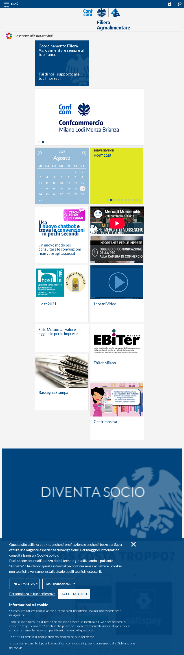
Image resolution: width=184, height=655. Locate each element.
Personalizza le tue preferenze (32, 593)
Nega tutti (133, 544)
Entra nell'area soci (171, 3)
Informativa (24, 584)
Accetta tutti (74, 594)
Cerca (179, 4)
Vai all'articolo (61, 234)
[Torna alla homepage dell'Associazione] (92, 29)
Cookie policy (47, 555)
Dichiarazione (58, 584)
